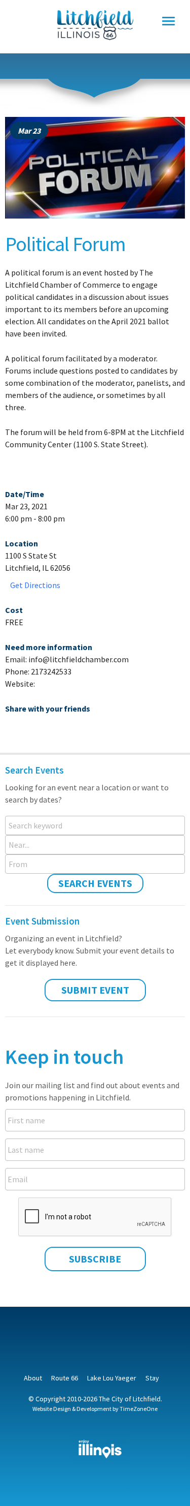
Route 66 (64, 1377)
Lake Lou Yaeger (111, 1377)
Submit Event (95, 989)
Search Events (95, 883)
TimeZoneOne (139, 1408)
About (33, 1377)
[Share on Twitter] (30, 729)
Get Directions (35, 585)
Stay (152, 1377)
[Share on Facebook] (13, 729)
